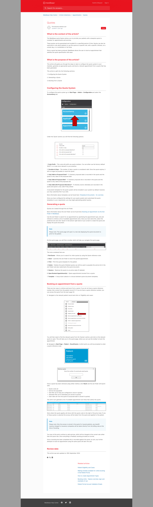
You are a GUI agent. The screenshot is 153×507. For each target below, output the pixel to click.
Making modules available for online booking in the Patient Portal (91, 471)
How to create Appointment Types (88, 476)
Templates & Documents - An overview (91, 195)
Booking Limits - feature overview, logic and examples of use (91, 480)
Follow (103, 28)
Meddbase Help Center (50, 15)
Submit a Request (97, 3)
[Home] (49, 3)
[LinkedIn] (52, 457)
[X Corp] (50, 457)
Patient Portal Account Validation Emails (90, 484)
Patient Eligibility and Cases (86, 467)
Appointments (77, 15)
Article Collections (64, 15)
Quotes (85, 15)
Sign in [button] (107, 3)
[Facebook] (47, 457)
